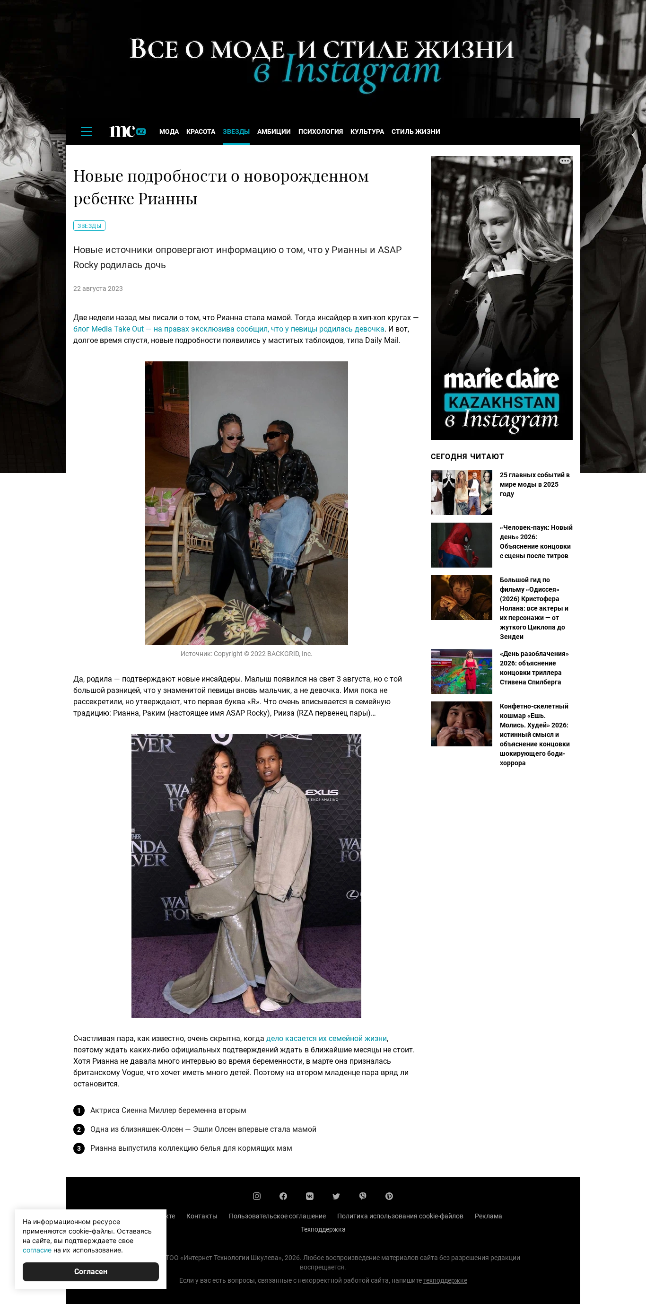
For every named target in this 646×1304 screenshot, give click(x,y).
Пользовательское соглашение (277, 1216)
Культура (367, 131)
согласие (37, 1250)
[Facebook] (283, 1196)
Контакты (202, 1216)
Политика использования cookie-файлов (400, 1216)
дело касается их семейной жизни (326, 1038)
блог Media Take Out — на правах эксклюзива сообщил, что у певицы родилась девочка (228, 328)
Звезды (236, 131)
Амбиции (274, 131)
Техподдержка (323, 1229)
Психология (320, 131)
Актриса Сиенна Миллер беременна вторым (168, 1110)
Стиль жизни (416, 131)
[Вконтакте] (310, 1196)
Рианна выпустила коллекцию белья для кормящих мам (191, 1148)
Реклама (488, 1216)
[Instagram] (257, 1196)
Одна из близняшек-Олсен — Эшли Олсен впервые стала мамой (203, 1129)
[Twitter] (336, 1196)
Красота (200, 131)
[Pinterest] (389, 1196)
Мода (169, 131)
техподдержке (445, 1280)
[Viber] (363, 1196)
